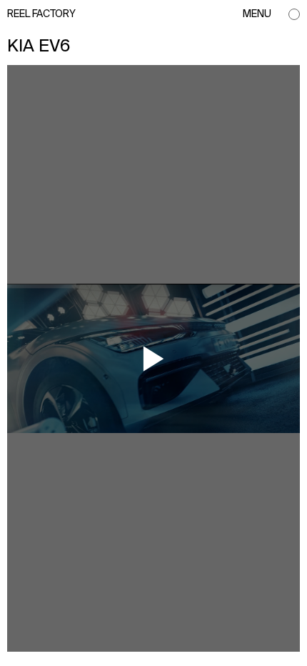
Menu (257, 14)
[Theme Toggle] (294, 14)
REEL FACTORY (41, 14)
